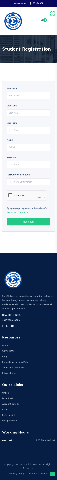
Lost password (9, 421)
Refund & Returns (38, 473)
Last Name (12, 106)
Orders (5, 393)
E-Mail (10, 140)
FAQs (5, 357)
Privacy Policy (9, 373)
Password (12, 158)
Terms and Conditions (17, 212)
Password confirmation (18, 175)
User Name (12, 123)
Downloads (8, 398)
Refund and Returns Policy (16, 362)
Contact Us (8, 351)
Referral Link (8, 415)
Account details (10, 404)
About (5, 345)
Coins (5, 410)
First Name (12, 89)
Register (28, 222)
